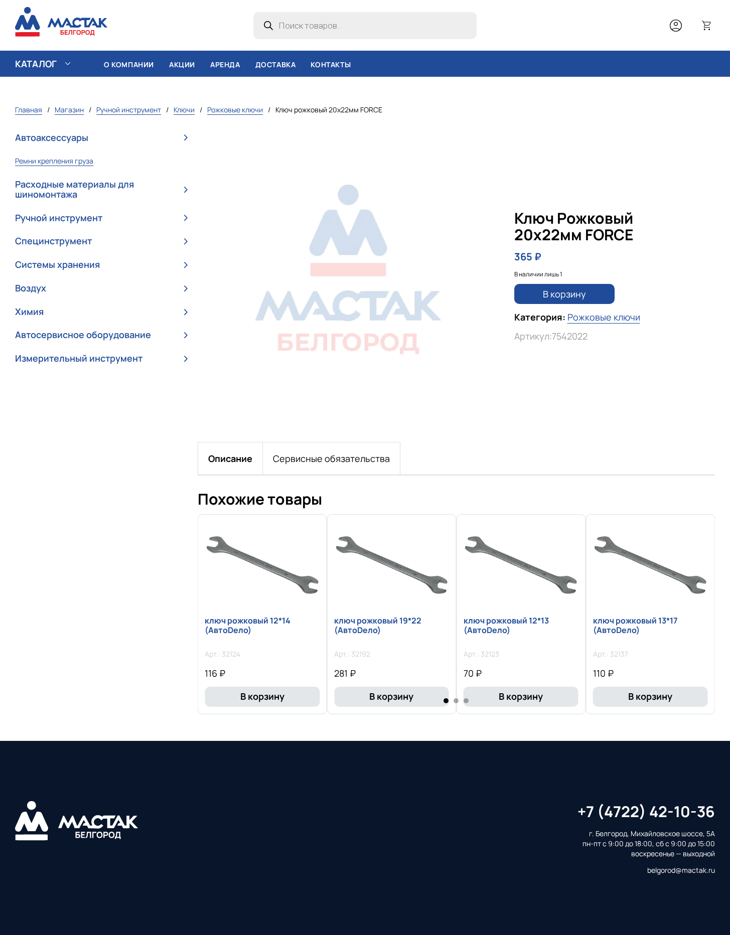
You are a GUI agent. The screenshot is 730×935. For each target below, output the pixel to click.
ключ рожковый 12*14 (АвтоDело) (247, 625)
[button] (101, 137)
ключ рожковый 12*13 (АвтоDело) (506, 625)
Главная (28, 109)
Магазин (69, 109)
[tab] (230, 458)
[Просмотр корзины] (707, 26)
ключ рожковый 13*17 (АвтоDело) (635, 625)
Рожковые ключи (235, 109)
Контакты (331, 64)
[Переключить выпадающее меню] (68, 64)
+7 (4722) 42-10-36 (646, 811)
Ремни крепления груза (54, 161)
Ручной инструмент (128, 109)
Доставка (275, 64)
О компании (129, 64)
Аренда (225, 64)
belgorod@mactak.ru (681, 870)
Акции (182, 64)
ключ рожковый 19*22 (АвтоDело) (377, 625)
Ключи (184, 109)
